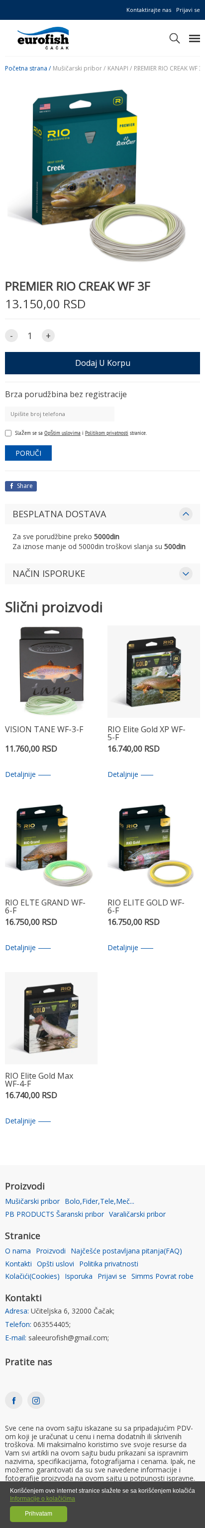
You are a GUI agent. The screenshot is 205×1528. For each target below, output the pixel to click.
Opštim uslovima (62, 432)
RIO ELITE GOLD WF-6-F (146, 907)
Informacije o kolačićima (42, 1498)
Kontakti (18, 1264)
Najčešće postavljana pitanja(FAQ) (126, 1251)
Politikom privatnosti (106, 432)
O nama (18, 1251)
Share (24, 486)
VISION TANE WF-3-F (44, 730)
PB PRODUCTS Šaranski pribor (54, 1214)
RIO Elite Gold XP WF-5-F (146, 734)
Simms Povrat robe (162, 1276)
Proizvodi (51, 1251)
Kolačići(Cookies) (32, 1276)
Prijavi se (188, 9)
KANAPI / (119, 68)
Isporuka (79, 1276)
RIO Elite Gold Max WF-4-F (39, 1080)
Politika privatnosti (108, 1264)
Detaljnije (20, 774)
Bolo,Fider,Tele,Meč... (99, 1201)
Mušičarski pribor (32, 1201)
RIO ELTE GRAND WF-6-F (45, 907)
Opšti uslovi (55, 1264)
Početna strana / (28, 68)
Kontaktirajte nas (148, 9)
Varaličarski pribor (137, 1214)
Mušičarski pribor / (79, 68)
